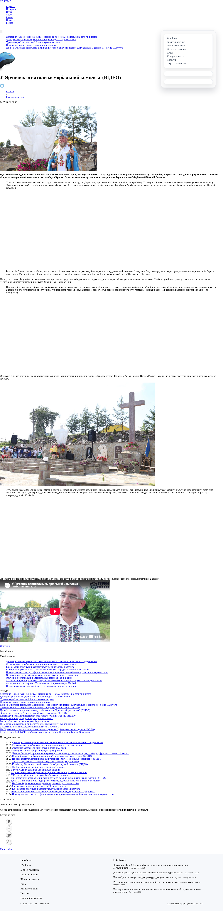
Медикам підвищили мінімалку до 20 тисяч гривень (39, 786)
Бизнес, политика (15, 97)
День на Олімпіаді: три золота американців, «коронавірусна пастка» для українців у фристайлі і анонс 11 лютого (64, 47)
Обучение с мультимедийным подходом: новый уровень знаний (39, 678)
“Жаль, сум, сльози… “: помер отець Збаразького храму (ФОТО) (33, 713)
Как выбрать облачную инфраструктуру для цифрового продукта (40, 667)
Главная (10, 91)
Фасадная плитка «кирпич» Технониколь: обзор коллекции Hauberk (41, 683)
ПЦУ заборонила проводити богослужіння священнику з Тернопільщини (38, 724)
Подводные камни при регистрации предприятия (31, 45)
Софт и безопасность (31, 898)
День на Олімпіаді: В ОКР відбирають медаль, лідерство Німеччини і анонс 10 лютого (45, 732)
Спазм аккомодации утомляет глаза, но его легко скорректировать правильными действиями (54, 680)
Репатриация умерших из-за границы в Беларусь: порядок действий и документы (48, 669)
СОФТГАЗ (5, 1)
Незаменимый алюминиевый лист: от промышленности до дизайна (41, 686)
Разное (9, 23)
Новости (10, 20)
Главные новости (29, 874)
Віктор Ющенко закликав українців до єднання (24, 721)
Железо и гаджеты (29, 879)
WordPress (25, 865)
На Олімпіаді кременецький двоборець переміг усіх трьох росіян (45, 783)
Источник (5, 646)
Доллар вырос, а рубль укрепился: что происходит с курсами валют (41, 39)
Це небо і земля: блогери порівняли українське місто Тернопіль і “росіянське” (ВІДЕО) (45, 710)
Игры (9, 12)
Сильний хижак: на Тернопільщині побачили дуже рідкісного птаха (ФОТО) (40, 707)
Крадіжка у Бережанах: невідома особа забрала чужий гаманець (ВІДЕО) (38, 715)
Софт (9, 14)
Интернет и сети (29, 888)
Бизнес (9, 17)
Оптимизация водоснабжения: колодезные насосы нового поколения (42, 675)
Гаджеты (10, 6)
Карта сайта (6, 849)
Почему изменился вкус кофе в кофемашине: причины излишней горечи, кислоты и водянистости (57, 672)
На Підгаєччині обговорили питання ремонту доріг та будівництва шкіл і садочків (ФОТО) (47, 729)
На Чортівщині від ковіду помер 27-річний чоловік (26, 718)
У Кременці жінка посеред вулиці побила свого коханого (29, 726)
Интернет (11, 9)
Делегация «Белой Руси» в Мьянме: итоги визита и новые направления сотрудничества (51, 36)
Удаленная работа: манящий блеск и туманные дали (33, 42)
